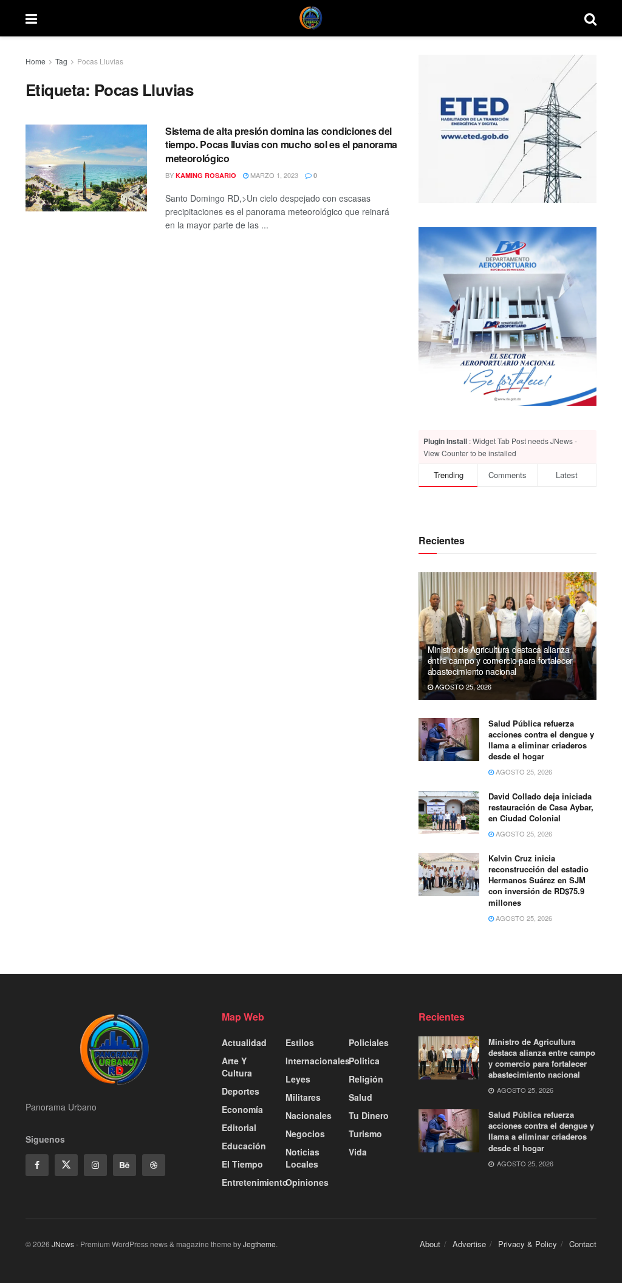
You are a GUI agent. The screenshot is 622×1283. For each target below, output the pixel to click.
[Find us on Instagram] (95, 1165)
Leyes (297, 1079)
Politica (364, 1061)
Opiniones (307, 1182)
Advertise (469, 1244)
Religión (366, 1079)
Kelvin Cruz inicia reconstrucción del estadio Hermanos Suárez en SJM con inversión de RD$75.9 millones (538, 880)
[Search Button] (590, 18)
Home (36, 61)
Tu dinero (369, 1115)
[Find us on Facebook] (37, 1165)
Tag (61, 61)
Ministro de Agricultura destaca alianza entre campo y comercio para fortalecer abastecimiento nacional (500, 660)
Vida (358, 1152)
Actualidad (244, 1042)
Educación (244, 1146)
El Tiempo (242, 1164)
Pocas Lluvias (100, 61)
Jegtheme (259, 1244)
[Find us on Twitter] (66, 1165)
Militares (303, 1097)
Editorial (239, 1127)
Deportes (240, 1091)
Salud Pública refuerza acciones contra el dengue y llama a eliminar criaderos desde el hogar (541, 739)
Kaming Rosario (206, 175)
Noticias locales (302, 1158)
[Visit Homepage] (311, 18)
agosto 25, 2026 (462, 686)
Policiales (369, 1042)
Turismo (365, 1133)
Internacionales (317, 1061)
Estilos (299, 1042)
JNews (63, 1244)
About (430, 1244)
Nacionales (308, 1115)
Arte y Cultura (237, 1067)
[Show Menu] (31, 18)
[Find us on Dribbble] (153, 1165)
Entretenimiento (255, 1182)
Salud (360, 1097)
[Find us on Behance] (124, 1165)
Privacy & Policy (527, 1244)
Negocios (305, 1133)
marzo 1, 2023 (273, 175)
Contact (582, 1244)
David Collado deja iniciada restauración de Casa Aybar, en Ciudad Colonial (540, 807)
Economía (242, 1109)
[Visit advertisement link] (507, 316)
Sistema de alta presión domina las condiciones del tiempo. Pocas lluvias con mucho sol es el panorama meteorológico (281, 144)
